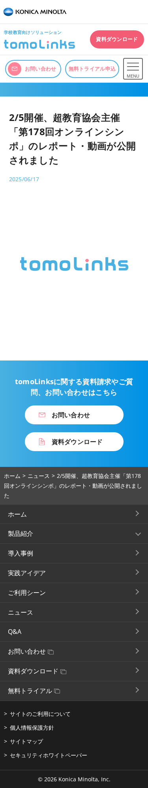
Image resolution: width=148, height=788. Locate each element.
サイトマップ (26, 741)
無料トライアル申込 (92, 68)
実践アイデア (27, 573)
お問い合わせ (27, 651)
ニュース (39, 475)
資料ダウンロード (33, 671)
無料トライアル (30, 690)
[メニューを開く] (133, 66)
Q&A (14, 631)
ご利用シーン (27, 592)
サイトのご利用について (40, 713)
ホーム (12, 475)
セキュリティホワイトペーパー (48, 755)
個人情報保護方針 (32, 727)
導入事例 (20, 553)
